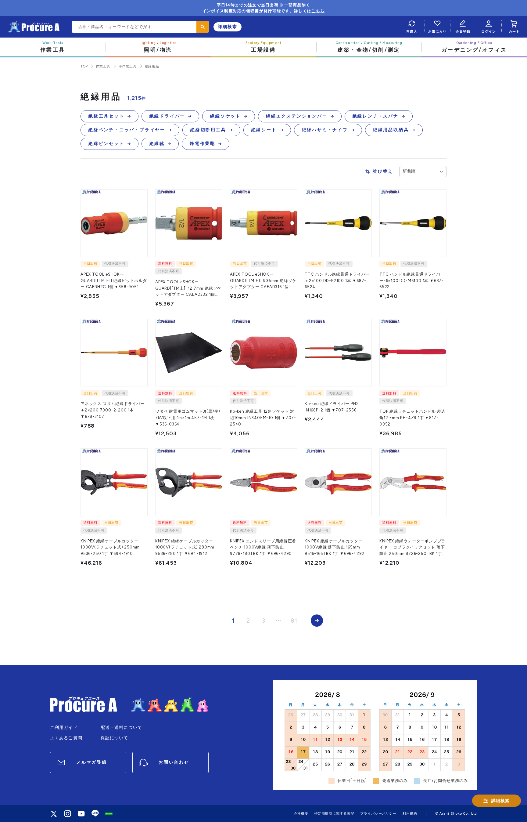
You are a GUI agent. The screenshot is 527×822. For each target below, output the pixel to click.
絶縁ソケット (225, 116)
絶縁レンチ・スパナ (376, 116)
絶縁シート (264, 129)
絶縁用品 (152, 66)
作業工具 (103, 66)
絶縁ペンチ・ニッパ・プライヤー (126, 129)
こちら (317, 11)
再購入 (411, 31)
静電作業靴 (202, 143)
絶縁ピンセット (106, 143)
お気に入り (437, 31)
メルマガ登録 (91, 762)
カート (514, 31)
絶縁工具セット (106, 116)
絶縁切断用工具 (208, 129)
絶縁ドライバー (167, 116)
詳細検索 (227, 26)
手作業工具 (128, 66)
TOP (84, 66)
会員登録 (463, 31)
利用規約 (410, 814)
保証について (114, 738)
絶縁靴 (157, 143)
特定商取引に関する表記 (334, 814)
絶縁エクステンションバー (297, 116)
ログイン (488, 31)
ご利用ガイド (64, 727)
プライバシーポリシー (378, 814)
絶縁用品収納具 (391, 129)
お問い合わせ (174, 762)
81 (294, 620)
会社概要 (301, 814)
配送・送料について (121, 727)
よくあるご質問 (66, 738)
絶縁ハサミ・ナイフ (325, 129)
